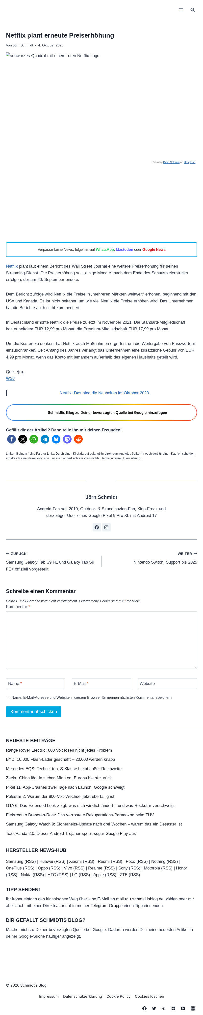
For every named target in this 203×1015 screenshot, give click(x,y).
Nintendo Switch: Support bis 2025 (165, 558)
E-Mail (81, 683)
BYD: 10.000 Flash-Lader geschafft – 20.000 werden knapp (60, 759)
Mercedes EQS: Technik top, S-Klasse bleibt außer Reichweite (64, 768)
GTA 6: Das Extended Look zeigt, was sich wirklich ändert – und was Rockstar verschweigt (90, 805)
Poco (130, 861)
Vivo (68, 868)
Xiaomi (75, 861)
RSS (30, 861)
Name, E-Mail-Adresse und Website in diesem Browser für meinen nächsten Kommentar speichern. (92, 697)
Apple (98, 874)
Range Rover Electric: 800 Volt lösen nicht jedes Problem (59, 750)
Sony (123, 868)
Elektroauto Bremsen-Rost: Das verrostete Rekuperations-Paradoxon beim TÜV (80, 815)
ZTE (123, 874)
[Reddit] (173, 1008)
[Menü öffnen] (181, 10)
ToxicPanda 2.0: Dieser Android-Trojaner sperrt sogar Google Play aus (71, 833)
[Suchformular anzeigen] (192, 9)
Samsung (14, 861)
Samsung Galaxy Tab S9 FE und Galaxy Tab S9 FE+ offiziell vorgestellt (50, 561)
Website (147, 683)
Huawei (46, 861)
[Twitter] (154, 1008)
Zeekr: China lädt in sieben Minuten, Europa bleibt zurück (59, 778)
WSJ (10, 378)
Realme (95, 868)
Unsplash (189, 162)
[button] (11, 439)
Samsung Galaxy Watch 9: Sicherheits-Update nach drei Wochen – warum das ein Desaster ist (94, 824)
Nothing (158, 861)
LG (74, 874)
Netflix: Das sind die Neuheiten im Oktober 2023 (104, 393)
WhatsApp (105, 249)
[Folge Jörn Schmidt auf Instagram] (106, 527)
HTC (52, 874)
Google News (154, 249)
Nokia (26, 874)
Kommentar (18, 606)
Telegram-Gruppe (107, 905)
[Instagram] (193, 1008)
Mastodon (124, 249)
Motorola (152, 868)
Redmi (104, 861)
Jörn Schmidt (23, 45)
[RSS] (183, 1008)
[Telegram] (164, 1008)
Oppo (43, 868)
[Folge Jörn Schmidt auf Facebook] (97, 527)
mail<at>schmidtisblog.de (139, 899)
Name (15, 683)
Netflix (12, 266)
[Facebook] (144, 1008)
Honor (181, 868)
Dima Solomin (171, 162)
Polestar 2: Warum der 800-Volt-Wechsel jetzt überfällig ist (60, 796)
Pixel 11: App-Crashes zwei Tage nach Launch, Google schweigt (65, 787)
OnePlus (14, 868)
